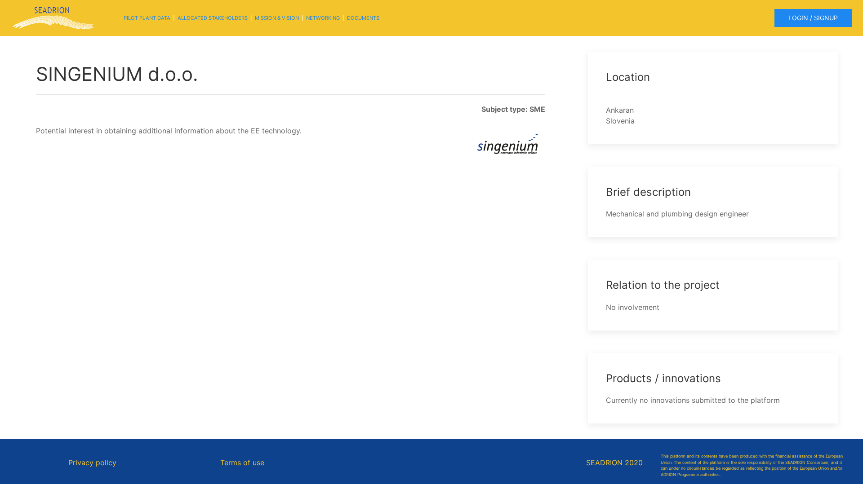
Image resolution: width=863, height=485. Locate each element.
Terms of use (242, 462)
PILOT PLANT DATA (147, 18)
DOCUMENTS (363, 18)
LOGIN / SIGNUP (813, 18)
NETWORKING (323, 18)
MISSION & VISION (277, 18)
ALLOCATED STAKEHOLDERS (213, 18)
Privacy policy (92, 462)
